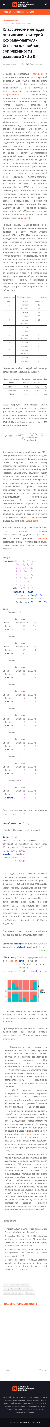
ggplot (13, 961)
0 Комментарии (35, 64)
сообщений (38, 74)
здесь (26, 218)
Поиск (46, 5)
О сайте (30, 11)
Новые (7, 1370)
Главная (7, 11)
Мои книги (19, 11)
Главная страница (10, 20)
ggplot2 (18, 957)
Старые (42, 1370)
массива (42, 538)
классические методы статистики (17, 23)
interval (37, 847)
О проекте (35, 1422)
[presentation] (26, 387)
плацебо (40, 259)
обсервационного (11, 94)
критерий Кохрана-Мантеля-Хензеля (18, 1289)
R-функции (30, 1293)
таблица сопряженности (13, 1293)
